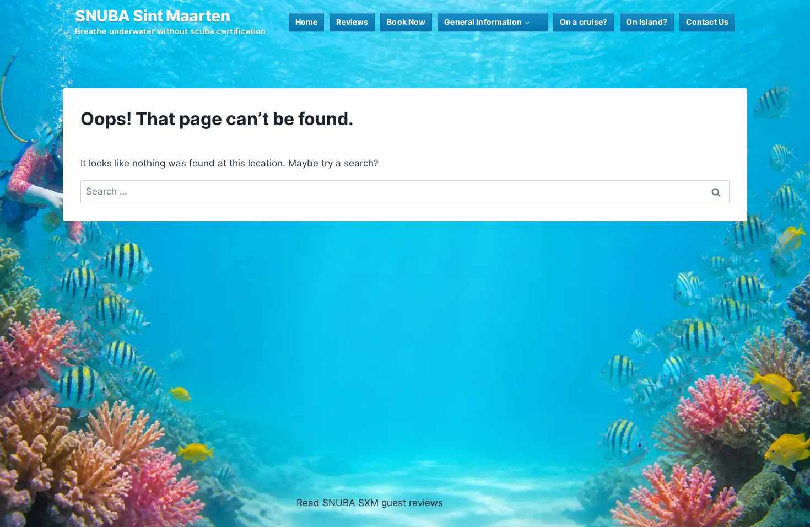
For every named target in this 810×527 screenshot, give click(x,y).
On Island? (646, 21)
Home (306, 21)
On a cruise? (584, 21)
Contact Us (707, 21)
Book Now (406, 21)
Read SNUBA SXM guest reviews (369, 502)
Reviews (352, 21)
